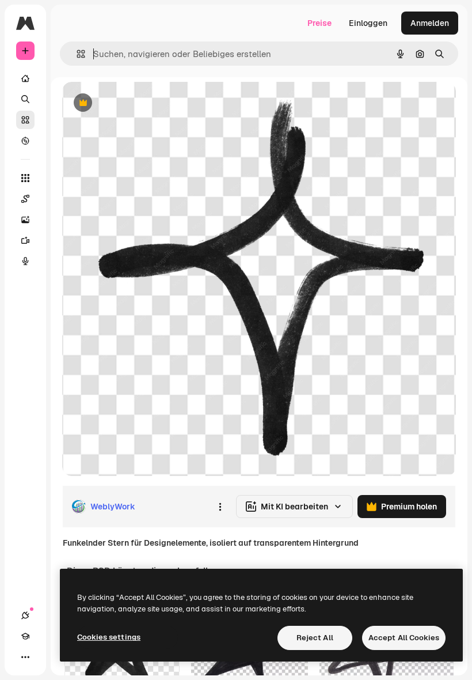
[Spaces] (25, 199)
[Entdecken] (25, 140)
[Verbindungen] (25, 615)
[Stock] (25, 120)
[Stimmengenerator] (25, 261)
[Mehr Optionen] (219, 506)
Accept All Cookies (403, 638)
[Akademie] (25, 636)
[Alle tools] (25, 178)
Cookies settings (108, 637)
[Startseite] (25, 78)
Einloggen (368, 23)
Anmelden (429, 23)
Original (136, 103)
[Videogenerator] (25, 240)
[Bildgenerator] (25, 219)
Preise (319, 23)
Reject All (314, 638)
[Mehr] (25, 657)
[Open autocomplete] (76, 54)
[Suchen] (25, 99)
